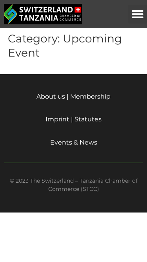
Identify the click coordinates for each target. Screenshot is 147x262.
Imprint (57, 119)
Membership (90, 96)
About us (50, 96)
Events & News (73, 142)
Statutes (88, 119)
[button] (137, 14)
